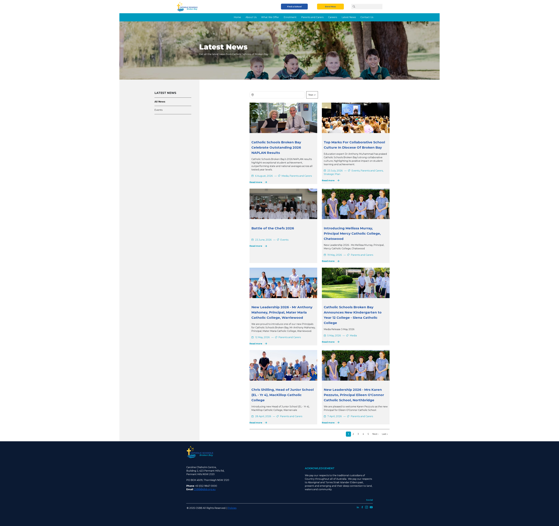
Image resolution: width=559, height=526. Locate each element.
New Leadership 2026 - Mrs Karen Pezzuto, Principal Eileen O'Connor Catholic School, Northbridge (354, 395)
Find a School (294, 7)
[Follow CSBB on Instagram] (366, 507)
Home (237, 17)
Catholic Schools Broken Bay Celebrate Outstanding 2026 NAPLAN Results (276, 147)
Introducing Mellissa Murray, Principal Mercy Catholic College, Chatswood (352, 233)
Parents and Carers (312, 17)
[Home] (188, 6)
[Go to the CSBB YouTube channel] (371, 507)
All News (159, 101)
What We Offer (270, 17)
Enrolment (290, 17)
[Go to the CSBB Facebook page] (362, 507)
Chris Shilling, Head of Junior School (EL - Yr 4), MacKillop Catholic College (282, 395)
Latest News (349, 17)
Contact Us (366, 17)
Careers (332, 17)
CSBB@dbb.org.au (205, 489)
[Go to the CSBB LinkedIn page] (357, 507)
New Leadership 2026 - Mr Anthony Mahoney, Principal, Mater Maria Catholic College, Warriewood (281, 312)
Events (158, 110)
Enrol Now (330, 7)
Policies (232, 508)
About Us (251, 17)
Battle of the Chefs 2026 (272, 228)
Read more (256, 182)
